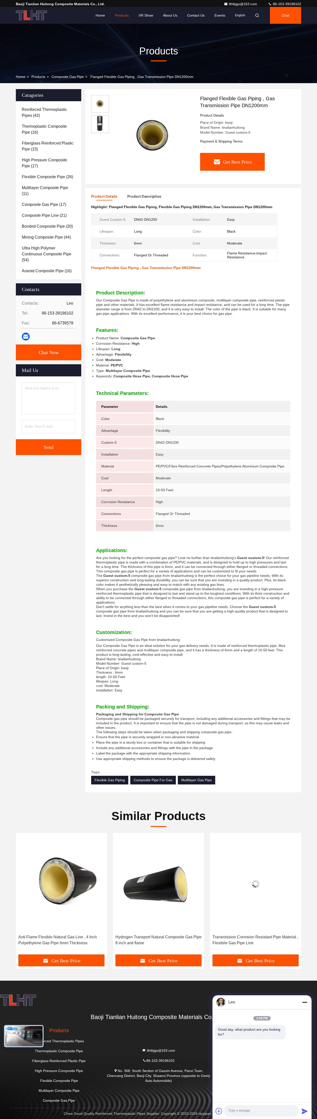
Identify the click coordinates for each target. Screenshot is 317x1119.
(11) (45, 191)
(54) (46, 254)
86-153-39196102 (286, 4)
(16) (44, 129)
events (219, 15)
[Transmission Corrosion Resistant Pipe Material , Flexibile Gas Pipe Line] (255, 883)
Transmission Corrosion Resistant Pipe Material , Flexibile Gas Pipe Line (255, 940)
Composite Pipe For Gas (153, 780)
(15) (48, 146)
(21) (44, 215)
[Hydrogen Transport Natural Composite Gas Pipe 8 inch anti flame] (158, 883)
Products (122, 15)
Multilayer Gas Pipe (196, 780)
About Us (170, 15)
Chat (285, 15)
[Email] (26, 336)
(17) (44, 163)
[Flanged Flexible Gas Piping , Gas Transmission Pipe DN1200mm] (152, 136)
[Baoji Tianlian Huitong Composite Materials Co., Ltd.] (31, 15)
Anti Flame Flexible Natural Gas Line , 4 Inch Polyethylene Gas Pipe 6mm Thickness (57, 940)
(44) (46, 237)
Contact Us (196, 15)
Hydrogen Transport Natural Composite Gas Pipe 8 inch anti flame (158, 940)
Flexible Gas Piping (110, 780)
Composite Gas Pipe (68, 77)
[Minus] (305, 1002)
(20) (47, 226)
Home (100, 15)
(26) (47, 177)
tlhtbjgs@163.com (243, 4)
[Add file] (218, 1111)
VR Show (146, 15)
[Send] (305, 1111)
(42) (44, 112)
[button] (25, 895)
